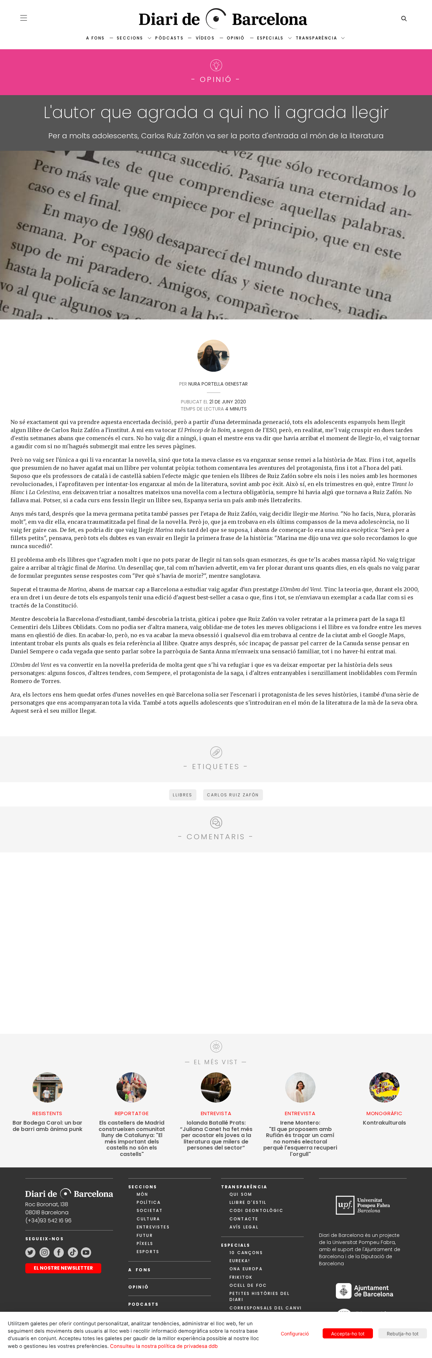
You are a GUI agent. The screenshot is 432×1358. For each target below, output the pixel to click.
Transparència (316, 38)
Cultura (148, 1219)
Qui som (241, 1194)
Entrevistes (153, 1227)
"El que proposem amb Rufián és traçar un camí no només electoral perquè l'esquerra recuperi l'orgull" (300, 1138)
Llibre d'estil (248, 1202)
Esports (148, 1251)
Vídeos (205, 38)
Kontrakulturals (384, 1123)
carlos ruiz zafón (233, 795)
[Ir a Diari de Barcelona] (69, 1191)
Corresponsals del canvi (266, 1308)
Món (142, 1194)
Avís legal (244, 1227)
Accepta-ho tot (347, 1333)
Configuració (295, 1333)
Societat (150, 1210)
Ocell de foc (248, 1285)
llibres (182, 795)
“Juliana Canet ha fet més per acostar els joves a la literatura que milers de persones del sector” (216, 1135)
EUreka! (240, 1261)
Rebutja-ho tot (402, 1333)
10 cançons (246, 1252)
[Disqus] (216, 942)
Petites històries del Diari (260, 1296)
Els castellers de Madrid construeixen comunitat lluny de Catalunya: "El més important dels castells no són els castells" (132, 1138)
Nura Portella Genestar (218, 383)
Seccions (130, 38)
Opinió (236, 38)
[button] (23, 18)
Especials (270, 38)
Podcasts (143, 1304)
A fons (95, 38)
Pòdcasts (169, 38)
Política (149, 1202)
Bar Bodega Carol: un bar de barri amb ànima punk (47, 1126)
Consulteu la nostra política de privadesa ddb (164, 1346)
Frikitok (241, 1277)
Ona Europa (246, 1269)
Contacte (244, 1219)
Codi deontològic (257, 1210)
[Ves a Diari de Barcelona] (215, 19)
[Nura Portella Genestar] (213, 358)
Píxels (145, 1243)
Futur (145, 1235)
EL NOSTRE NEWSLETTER (63, 1268)
